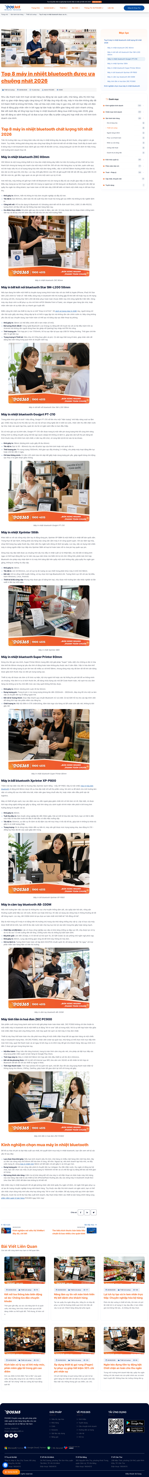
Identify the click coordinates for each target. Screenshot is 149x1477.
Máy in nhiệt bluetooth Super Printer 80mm (124, 68)
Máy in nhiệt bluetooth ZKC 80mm (120, 48)
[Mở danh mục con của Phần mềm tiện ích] (143, 166)
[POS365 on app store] (134, 1429)
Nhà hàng (55, 1423)
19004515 (14, 1428)
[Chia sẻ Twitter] (93, 1212)
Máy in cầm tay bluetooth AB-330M (121, 77)
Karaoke (54, 1430)
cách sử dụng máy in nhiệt (66, 311)
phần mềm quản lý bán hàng (12, 1198)
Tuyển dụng (83, 1423)
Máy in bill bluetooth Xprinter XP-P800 (122, 72)
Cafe (53, 1426)
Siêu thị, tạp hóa (57, 1419)
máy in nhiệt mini (27, 1164)
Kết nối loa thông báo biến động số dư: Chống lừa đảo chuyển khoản (23, 1298)
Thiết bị (63, 8)
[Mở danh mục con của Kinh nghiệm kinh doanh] (143, 105)
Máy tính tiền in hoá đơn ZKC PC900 (121, 81)
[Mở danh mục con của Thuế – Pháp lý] (143, 172)
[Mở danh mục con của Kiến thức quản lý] (143, 159)
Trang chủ (35, 8)
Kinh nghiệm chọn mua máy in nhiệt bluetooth (122, 86)
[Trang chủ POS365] (12, 7)
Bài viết (75, 8)
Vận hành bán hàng (17, 14)
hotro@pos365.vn (16, 1431)
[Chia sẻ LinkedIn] (87, 1212)
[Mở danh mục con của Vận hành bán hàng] (143, 118)
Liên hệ (111, 8)
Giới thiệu (82, 1419)
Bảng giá (54, 1437)
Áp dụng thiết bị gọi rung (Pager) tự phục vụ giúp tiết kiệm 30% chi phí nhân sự (74, 1368)
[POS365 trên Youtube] (16, 1436)
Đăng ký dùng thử (134, 8)
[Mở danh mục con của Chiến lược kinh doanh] (143, 112)
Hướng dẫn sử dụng (86, 1430)
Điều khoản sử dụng (133, 1474)
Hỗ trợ (81, 1437)
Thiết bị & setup (31, 14)
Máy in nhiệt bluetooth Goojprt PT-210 (122, 59)
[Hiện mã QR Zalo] (5, 1465)
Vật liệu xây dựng (58, 1433)
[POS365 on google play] (134, 1423)
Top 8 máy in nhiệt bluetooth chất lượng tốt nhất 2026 (123, 41)
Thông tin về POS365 (92, 8)
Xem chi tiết (97, 2)
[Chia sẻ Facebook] (81, 1212)
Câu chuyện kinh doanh (88, 1426)
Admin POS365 (49, 90)
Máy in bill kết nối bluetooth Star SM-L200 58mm (123, 53)
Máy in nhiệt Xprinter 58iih (117, 63)
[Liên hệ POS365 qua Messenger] (11, 1436)
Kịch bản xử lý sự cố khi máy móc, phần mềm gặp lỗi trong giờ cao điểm (24, 1368)
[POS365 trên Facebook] (7, 1436)
